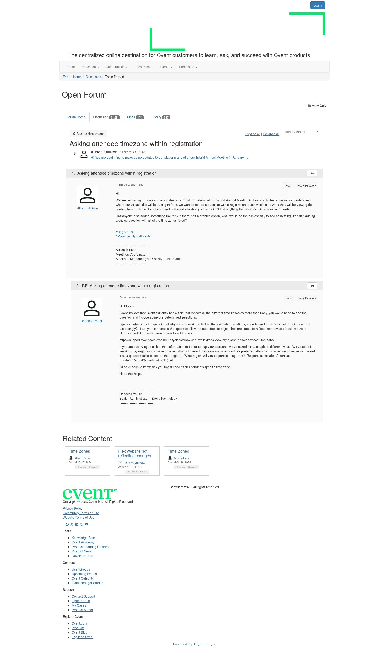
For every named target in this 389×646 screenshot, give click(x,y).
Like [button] (312, 173)
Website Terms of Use (78, 517)
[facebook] (67, 524)
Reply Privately (306, 185)
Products (78, 627)
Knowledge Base (84, 537)
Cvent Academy (83, 542)
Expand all (252, 134)
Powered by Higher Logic (194, 644)
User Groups (81, 569)
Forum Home (72, 76)
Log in (317, 5)
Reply (289, 185)
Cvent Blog (79, 632)
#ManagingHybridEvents (133, 236)
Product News (82, 551)
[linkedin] (77, 524)
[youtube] (86, 524)
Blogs (134, 117)
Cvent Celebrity (83, 578)
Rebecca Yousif (92, 320)
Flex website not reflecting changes (134, 453)
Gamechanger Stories (87, 582)
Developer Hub (82, 555)
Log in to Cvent (82, 637)
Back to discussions (90, 133)
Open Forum (81, 600)
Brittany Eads (181, 458)
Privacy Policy (72, 508)
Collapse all (271, 134)
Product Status (82, 609)
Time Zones (79, 451)
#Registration (125, 231)
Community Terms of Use (81, 513)
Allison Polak (82, 458)
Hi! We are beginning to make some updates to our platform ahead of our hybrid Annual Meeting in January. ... (169, 157)
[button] (90, 66)
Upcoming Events (84, 573)
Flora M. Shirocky (134, 462)
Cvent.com (79, 623)
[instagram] (82, 524)
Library (160, 117)
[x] (72, 524)
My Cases (79, 605)
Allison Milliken (87, 208)
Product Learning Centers (90, 546)
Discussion (93, 76)
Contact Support (83, 596)
